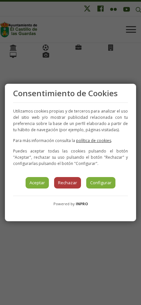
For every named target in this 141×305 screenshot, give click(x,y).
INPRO (82, 203)
